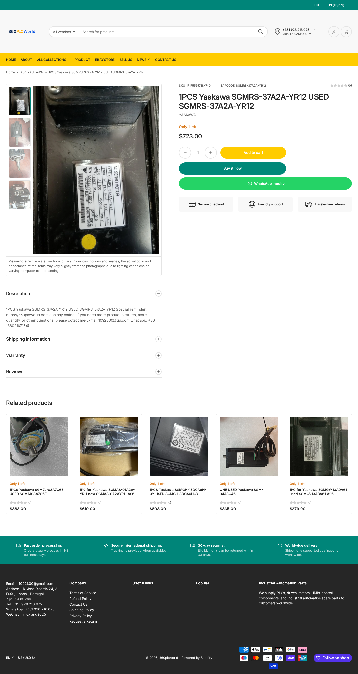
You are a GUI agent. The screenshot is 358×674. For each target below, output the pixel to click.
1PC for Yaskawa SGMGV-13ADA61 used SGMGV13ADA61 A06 (318, 492)
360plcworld (168, 658)
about (26, 60)
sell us (126, 60)
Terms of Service (82, 593)
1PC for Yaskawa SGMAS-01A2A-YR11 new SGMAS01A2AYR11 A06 (107, 492)
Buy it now (232, 168)
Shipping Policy (81, 610)
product (82, 60)
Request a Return (83, 621)
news (141, 60)
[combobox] (173, 31)
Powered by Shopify (196, 658)
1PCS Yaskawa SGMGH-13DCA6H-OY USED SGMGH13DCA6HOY (178, 492)
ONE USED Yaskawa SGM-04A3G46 (241, 492)
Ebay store (105, 60)
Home (11, 60)
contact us (165, 60)
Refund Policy (80, 598)
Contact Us (78, 604)
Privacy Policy (80, 616)
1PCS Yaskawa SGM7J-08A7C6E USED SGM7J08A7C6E (36, 492)
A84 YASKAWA (31, 72)
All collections (51, 60)
